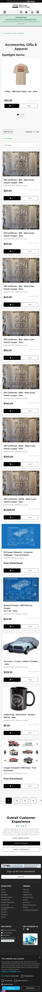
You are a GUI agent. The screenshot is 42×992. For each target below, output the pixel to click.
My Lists (25, 900)
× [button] (40, 957)
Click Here (30, 1)
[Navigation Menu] (4, 12)
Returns (25, 907)
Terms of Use (5, 905)
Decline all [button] (30, 988)
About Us (4, 912)
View (29, 106)
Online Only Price (33, 243)
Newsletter (4, 894)
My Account (26, 902)
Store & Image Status (9, 930)
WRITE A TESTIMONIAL (21, 843)
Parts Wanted (5, 900)
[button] (9, 801)
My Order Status (28, 897)
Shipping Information (29, 905)
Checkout (26, 892)
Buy (12, 106)
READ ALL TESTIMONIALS (21, 849)
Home (3, 889)
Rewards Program (6, 897)
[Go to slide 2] (20, 114)
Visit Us (3, 917)
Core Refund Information (30, 910)
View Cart (26, 889)
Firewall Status (7, 932)
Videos (3, 892)
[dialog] (21, 973)
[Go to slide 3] (23, 114)
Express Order (27, 894)
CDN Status (6, 935)
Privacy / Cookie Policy (8, 902)
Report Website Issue (9, 938)
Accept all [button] (11, 988)
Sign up (21, 877)
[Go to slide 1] (18, 114)
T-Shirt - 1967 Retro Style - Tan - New (20, 91)
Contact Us (4, 914)
